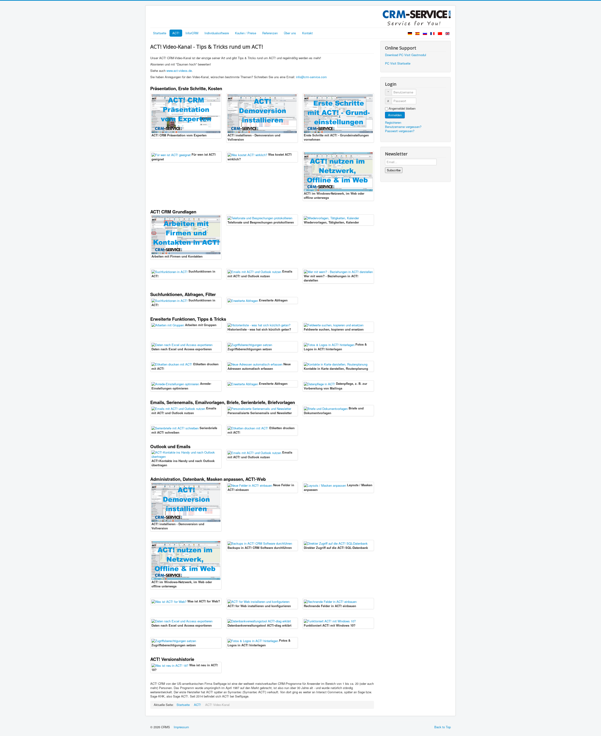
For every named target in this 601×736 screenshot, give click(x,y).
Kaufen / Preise (245, 33)
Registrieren (393, 122)
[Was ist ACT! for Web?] (168, 601)
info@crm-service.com (311, 77)
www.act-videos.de (179, 70)
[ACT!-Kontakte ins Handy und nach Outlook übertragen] (185, 454)
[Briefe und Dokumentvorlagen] (326, 408)
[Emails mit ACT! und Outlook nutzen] (254, 271)
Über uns (290, 33)
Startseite (159, 33)
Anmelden (395, 115)
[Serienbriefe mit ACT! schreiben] (175, 428)
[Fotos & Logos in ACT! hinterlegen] (329, 344)
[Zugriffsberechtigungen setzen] (249, 344)
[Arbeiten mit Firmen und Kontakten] (185, 234)
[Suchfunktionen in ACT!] (169, 271)
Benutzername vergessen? (403, 126)
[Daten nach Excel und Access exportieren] (181, 344)
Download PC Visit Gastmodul (405, 55)
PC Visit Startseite (397, 63)
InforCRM (191, 33)
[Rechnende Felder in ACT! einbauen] (330, 601)
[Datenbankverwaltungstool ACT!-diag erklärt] (259, 621)
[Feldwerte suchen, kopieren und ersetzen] (333, 325)
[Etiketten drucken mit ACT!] (171, 364)
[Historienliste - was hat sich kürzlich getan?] (258, 325)
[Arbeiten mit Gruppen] (167, 325)
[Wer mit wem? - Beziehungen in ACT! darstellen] (338, 271)
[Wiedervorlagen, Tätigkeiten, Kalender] (331, 217)
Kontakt (307, 33)
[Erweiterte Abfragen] (242, 300)
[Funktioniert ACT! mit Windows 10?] (330, 621)
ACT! (175, 33)
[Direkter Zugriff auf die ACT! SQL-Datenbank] (336, 543)
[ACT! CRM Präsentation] (185, 113)
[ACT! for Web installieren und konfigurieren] (258, 601)
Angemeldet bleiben (402, 108)
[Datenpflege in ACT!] (319, 383)
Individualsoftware (216, 33)
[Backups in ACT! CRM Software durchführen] (259, 543)
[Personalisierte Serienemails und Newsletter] (259, 408)
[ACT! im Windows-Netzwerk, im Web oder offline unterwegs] (338, 171)
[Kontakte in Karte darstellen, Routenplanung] (335, 364)
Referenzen (270, 33)
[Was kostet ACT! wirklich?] (247, 154)
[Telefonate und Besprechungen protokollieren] (259, 217)
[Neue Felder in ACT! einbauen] (249, 485)
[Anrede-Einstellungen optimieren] (175, 383)
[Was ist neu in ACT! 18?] (169, 665)
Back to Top (442, 727)
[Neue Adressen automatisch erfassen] (254, 364)
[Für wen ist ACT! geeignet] (171, 154)
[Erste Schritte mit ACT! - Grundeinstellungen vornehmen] (338, 113)
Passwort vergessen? (399, 131)
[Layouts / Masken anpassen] (325, 485)
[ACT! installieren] (262, 113)
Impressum (181, 727)
